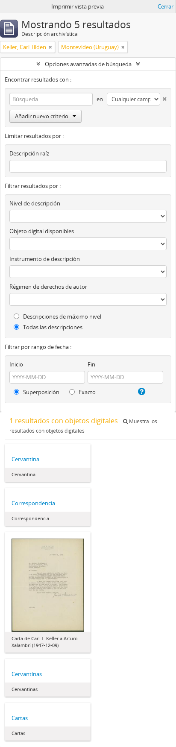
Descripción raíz (29, 153)
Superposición (40, 392)
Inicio (16, 364)
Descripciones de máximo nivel (61, 316)
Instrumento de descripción (44, 259)
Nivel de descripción (34, 203)
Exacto (86, 392)
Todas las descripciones (52, 327)
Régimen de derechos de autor (48, 286)
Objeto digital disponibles (41, 231)
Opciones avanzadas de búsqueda (88, 64)
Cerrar (165, 6)
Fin (91, 364)
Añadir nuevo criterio (41, 116)
